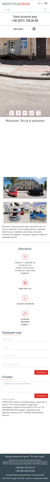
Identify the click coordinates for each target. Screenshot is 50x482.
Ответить (5, 415)
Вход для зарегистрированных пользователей (25, 475)
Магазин (18, 29)
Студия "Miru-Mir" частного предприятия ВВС (29, 478)
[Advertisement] (25, 149)
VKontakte (25, 321)
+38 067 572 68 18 (25, 467)
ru (39, 3)
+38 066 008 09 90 (25, 470)
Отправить (41, 395)
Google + (25, 324)
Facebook (25, 319)
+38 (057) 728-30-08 (25, 20)
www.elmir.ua (25, 288)
